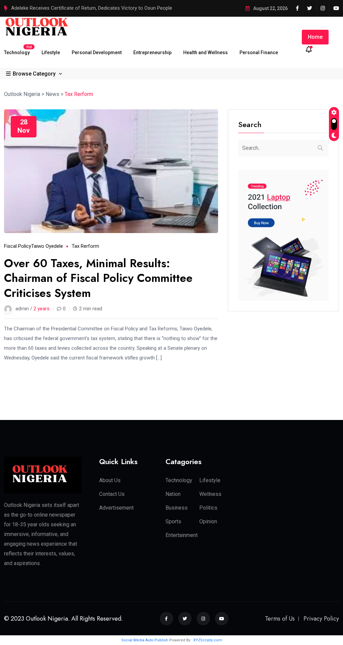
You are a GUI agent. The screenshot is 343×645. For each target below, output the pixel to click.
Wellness (210, 494)
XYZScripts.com (207, 640)
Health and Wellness (205, 52)
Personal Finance (258, 52)
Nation (173, 494)
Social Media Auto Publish (144, 640)
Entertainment (181, 535)
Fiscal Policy (17, 246)
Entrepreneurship (152, 52)
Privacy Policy (321, 618)
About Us (110, 480)
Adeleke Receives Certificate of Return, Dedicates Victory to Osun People (91, 8)
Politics (208, 508)
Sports (173, 521)
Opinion (208, 521)
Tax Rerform (85, 246)
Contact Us (112, 494)
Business (176, 508)
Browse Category (34, 74)
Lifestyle (51, 52)
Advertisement (116, 508)
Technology (17, 50)
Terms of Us (280, 618)
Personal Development (97, 52)
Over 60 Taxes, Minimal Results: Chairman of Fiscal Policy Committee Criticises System (98, 278)
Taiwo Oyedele (47, 246)
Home (315, 37)
